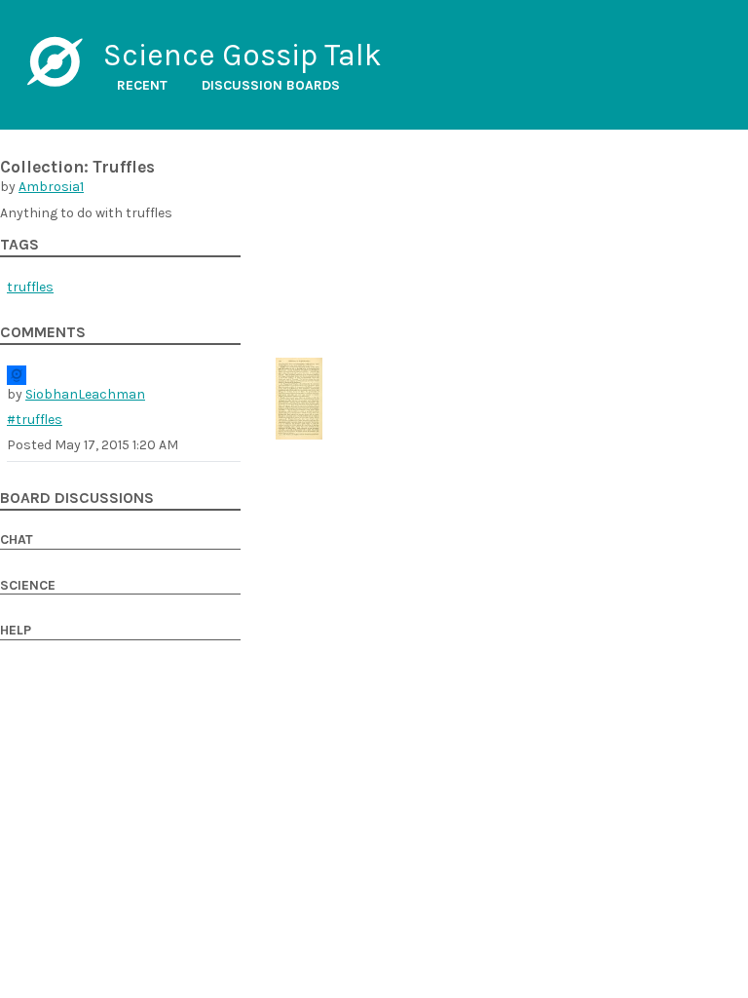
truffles (30, 287)
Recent (142, 85)
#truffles (34, 419)
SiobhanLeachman (85, 394)
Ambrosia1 (51, 186)
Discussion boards (271, 85)
